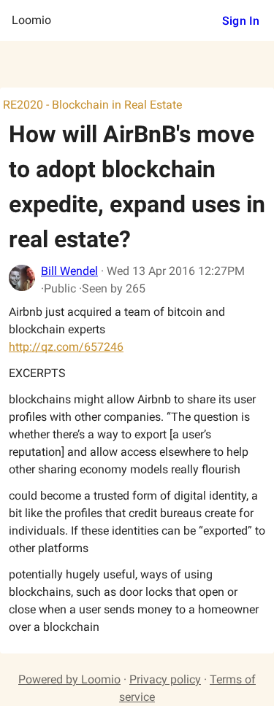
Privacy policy (165, 679)
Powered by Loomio (69, 679)
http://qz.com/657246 (66, 347)
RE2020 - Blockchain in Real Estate (92, 105)
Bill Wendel (69, 271)
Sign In (240, 21)
